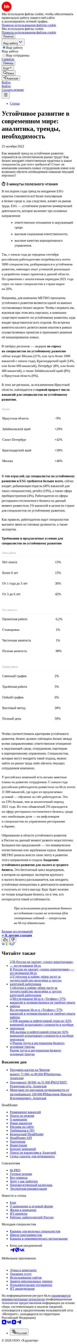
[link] (9, 73)
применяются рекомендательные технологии (36, 1297)
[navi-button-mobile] (6, 95)
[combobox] (19, 1332)
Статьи (15, 103)
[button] (6, 82)
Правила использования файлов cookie (29, 32)
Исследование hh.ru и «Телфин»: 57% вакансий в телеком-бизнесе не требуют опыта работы (42, 1013)
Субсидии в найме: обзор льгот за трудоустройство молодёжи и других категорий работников (36, 991)
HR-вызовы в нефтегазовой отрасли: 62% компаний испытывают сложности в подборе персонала (42, 1035)
